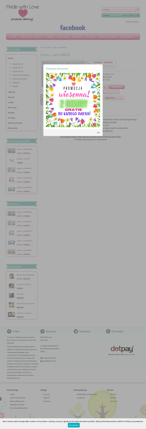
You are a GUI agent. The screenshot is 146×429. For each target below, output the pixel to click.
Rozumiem (73, 425)
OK (98, 133)
